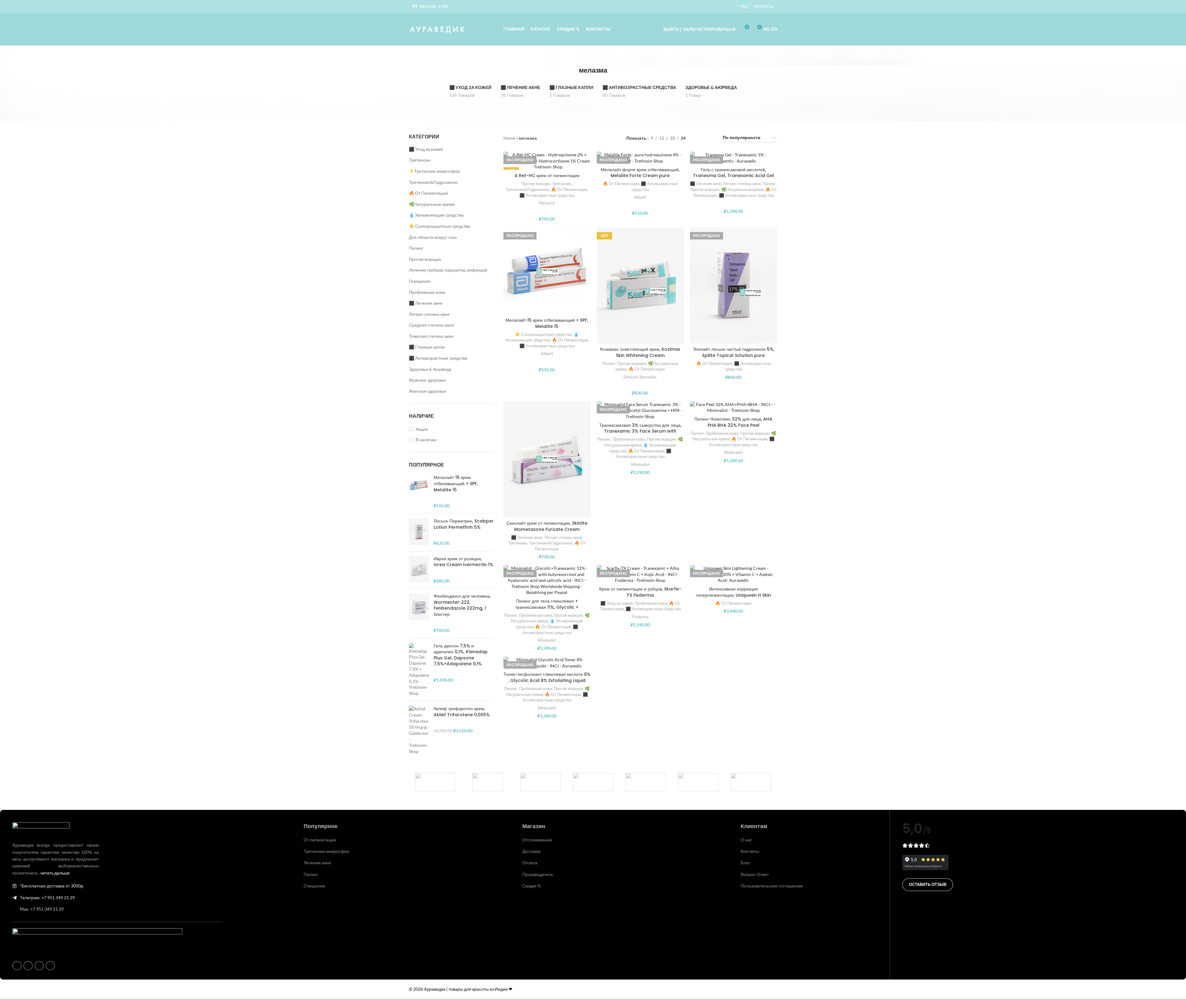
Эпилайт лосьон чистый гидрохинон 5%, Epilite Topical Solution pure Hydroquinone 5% (733, 355)
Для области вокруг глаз (432, 237)
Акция (422, 429)
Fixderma (640, 616)
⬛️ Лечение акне (426, 303)
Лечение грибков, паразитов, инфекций (448, 270)
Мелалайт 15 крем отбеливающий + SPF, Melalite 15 (456, 484)
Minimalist (640, 464)
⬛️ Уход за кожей (426, 149)
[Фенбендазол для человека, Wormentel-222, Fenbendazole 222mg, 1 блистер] (419, 613)
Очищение (420, 281)
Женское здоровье (427, 391)
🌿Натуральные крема (432, 204)
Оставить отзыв (927, 884)
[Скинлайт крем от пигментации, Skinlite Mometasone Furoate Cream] (547, 459)
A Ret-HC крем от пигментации (547, 175)
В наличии (426, 439)
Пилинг (416, 248)
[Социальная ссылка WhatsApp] (715, 6)
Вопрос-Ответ (755, 874)
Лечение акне (317, 862)
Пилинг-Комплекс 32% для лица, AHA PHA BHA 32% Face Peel (733, 422)
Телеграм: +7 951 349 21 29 (47, 897)
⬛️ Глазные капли (427, 346)
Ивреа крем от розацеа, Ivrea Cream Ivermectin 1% (463, 562)
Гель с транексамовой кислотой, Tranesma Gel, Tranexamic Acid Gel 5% (733, 176)
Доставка (531, 851)
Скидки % (531, 885)
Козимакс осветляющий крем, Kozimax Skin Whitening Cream (640, 352)
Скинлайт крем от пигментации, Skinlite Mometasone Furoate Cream (547, 526)
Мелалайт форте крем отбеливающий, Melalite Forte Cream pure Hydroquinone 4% (640, 176)
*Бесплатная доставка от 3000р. (52, 885)
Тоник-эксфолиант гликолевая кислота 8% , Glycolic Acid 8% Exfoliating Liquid (547, 677)
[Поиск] (650, 29)
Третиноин (420, 160)
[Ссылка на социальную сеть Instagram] (707, 6)
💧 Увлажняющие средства (436, 215)
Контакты (750, 851)
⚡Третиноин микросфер (434, 171)
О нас (746, 839)
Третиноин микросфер (326, 851)
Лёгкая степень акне (429, 314)
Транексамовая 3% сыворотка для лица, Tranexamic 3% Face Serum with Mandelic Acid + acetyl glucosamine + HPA (640, 434)
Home (509, 138)
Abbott (640, 197)
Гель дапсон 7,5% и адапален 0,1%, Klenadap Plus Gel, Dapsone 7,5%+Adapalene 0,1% (461, 655)
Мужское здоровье (427, 380)
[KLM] (751, 782)
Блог (745, 862)
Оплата (529, 862)
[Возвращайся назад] (571, 70)
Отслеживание (537, 839)
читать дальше (55, 872)
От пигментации (320, 839)
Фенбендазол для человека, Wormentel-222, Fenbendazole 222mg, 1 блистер (462, 605)
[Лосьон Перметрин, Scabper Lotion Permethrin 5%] (419, 532)
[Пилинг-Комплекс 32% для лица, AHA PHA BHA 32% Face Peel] (733, 407)
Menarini (547, 203)
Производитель (537, 874)
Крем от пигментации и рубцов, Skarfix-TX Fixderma (640, 592)
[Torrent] (540, 782)
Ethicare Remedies (640, 377)
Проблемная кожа (427, 292)
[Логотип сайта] (437, 28)
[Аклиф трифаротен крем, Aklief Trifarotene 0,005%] (419, 730)
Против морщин (425, 259)
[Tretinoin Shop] (487, 782)
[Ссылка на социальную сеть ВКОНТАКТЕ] (722, 6)
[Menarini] (698, 782)
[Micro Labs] (645, 782)
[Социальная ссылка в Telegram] (730, 6)
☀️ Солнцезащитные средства (439, 226)
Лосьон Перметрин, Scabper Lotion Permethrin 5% (464, 524)
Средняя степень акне (431, 325)
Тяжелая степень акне (431, 336)
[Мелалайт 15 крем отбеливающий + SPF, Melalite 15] (419, 492)
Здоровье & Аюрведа (430, 369)
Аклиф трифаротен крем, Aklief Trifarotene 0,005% (462, 712)
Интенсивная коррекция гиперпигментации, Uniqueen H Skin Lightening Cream (733, 595)
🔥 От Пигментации (428, 193)
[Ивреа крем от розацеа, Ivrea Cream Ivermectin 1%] (419, 570)
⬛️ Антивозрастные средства (438, 358)
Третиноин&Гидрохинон (433, 182)
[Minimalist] (593, 782)
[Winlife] (435, 782)
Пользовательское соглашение (772, 885)
